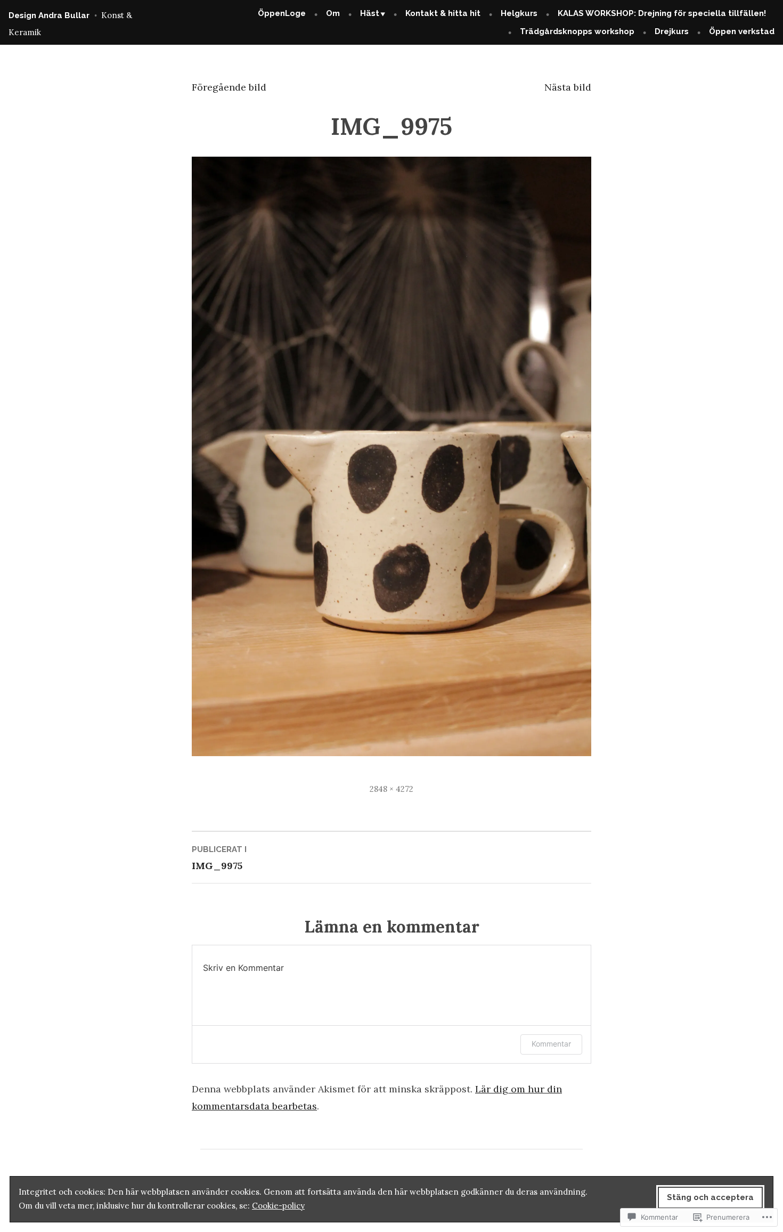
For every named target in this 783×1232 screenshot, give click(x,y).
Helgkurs (519, 13)
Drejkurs (672, 31)
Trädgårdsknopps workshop (577, 31)
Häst (369, 13)
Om (333, 13)
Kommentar (551, 1043)
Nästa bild (567, 87)
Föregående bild (229, 87)
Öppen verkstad (741, 31)
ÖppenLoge (282, 13)
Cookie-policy (278, 1206)
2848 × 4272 (391, 789)
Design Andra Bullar (49, 15)
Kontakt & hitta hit (442, 13)
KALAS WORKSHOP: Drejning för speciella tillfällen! (662, 13)
